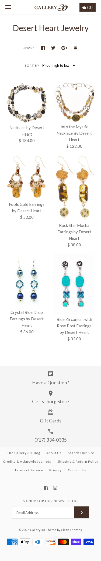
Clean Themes (71, 530)
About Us (54, 453)
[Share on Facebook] (43, 48)
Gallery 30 (37, 530)
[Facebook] (46, 488)
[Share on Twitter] (53, 48)
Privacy (55, 470)
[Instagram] (55, 488)
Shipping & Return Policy (77, 461)
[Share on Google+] (64, 48)
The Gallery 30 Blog (23, 453)
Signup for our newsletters (50, 501)
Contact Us (77, 470)
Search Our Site (81, 453)
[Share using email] (76, 48)
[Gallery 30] (50, 7)
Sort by (32, 65)
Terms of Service (29, 470)
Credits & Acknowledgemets (27, 461)
